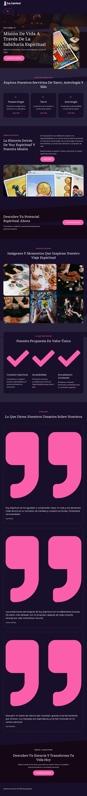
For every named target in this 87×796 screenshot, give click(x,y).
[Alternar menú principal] (8, 11)
